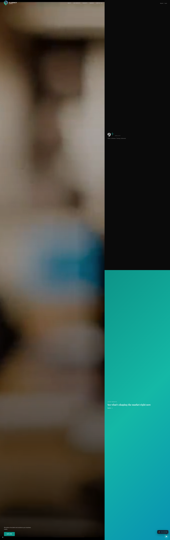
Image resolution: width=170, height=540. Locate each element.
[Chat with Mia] (166, 536)
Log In (166, 3)
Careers (91, 3)
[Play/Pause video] (2, 537)
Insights (85, 3)
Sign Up (161, 3)
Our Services (76, 3)
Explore (9, 534)
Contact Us (99, 3)
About (69, 3)
